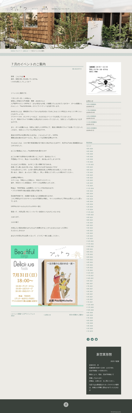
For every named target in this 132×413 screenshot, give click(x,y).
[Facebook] (88, 339)
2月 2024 (90, 207)
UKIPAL (55, 135)
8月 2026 (90, 149)
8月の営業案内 (92, 104)
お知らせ (45, 9)
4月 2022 (90, 262)
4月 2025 (90, 178)
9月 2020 (90, 312)
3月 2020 (90, 328)
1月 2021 (90, 302)
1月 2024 (90, 209)
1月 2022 (90, 270)
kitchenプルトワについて (60, 9)
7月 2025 (90, 172)
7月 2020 (90, 318)
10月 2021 (90, 278)
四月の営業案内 (92, 128)
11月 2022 (90, 244)
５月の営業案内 (92, 122)
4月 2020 (90, 326)
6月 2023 (90, 225)
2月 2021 (90, 299)
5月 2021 (90, 291)
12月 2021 (90, 273)
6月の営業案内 (92, 116)
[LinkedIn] (96, 339)
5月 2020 (90, 323)
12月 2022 (90, 241)
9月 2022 (90, 249)
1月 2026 (90, 162)
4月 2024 (90, 201)
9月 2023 (90, 217)
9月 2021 (90, 281)
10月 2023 (90, 215)
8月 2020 (90, 315)
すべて (89, 146)
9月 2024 (90, 191)
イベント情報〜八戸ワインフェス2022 (23, 315)
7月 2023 (90, 223)
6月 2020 (90, 320)
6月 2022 (90, 257)
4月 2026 (90, 156)
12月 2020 (90, 305)
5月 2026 (90, 154)
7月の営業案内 (92, 110)
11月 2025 (90, 164)
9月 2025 (90, 167)
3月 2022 (90, 265)
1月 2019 (90, 331)
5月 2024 (90, 199)
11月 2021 (90, 275)
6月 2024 (90, 196)
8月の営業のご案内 (76, 315)
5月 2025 (90, 175)
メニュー (35, 9)
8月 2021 (90, 283)
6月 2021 (90, 289)
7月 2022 (90, 254)
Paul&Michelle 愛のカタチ (37, 151)
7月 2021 (90, 286)
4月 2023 (90, 231)
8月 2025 (90, 170)
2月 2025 (90, 183)
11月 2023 (90, 212)
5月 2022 (90, 260)
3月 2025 (90, 180)
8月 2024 (90, 193)
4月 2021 (90, 294)
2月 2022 (90, 267)
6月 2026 (90, 151)
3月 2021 (90, 297)
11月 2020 (90, 307)
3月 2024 (90, 204)
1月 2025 (90, 186)
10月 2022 (90, 246)
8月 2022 (90, 252)
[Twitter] (92, 339)
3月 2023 (90, 233)
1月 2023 (90, 238)
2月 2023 (90, 236)
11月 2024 (90, 188)
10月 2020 (90, 310)
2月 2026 (90, 159)
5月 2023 (90, 228)
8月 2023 (90, 220)
